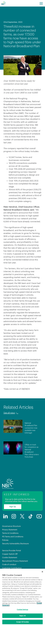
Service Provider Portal (11, 550)
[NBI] (3, 3)
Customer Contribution (12, 568)
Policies (5, 540)
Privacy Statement (9, 530)
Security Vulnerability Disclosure (15, 544)
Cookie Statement (9, 557)
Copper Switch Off (9, 554)
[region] (22, 597)
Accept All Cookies (22, 622)
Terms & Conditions (10, 533)
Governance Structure (11, 526)
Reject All (22, 615)
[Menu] (41, 3)
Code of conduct (9, 564)
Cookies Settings (22, 609)
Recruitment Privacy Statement (15, 561)
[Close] (42, 571)
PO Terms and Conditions (12, 537)
